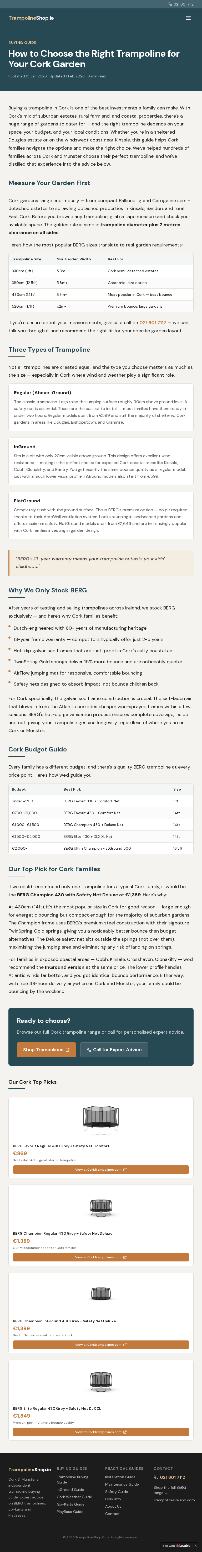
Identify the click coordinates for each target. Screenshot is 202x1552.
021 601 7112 (184, 4)
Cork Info (113, 1499)
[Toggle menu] (188, 18)
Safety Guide (116, 1491)
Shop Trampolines (43, 1049)
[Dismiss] (196, 1546)
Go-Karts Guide (70, 1504)
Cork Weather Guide (74, 1497)
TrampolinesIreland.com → (174, 1503)
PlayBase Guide (70, 1511)
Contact (112, 1513)
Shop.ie (31, 17)
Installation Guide (120, 1477)
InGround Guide (70, 1489)
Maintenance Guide (122, 1484)
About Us (113, 1506)
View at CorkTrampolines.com (98, 1169)
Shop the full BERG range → (170, 1490)
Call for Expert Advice (117, 1049)
